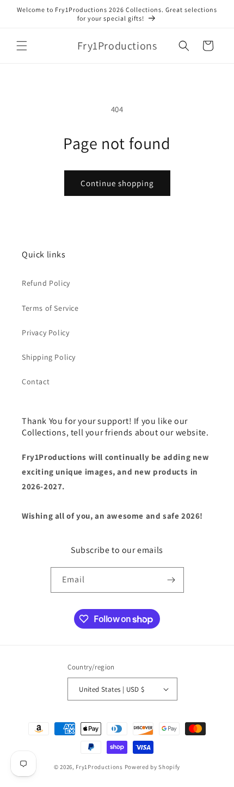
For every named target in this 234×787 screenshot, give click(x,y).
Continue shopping (117, 183)
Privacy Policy (45, 332)
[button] (22, 46)
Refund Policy (46, 283)
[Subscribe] (171, 580)
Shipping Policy (49, 357)
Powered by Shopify (153, 767)
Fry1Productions (99, 767)
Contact (36, 381)
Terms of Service (50, 308)
